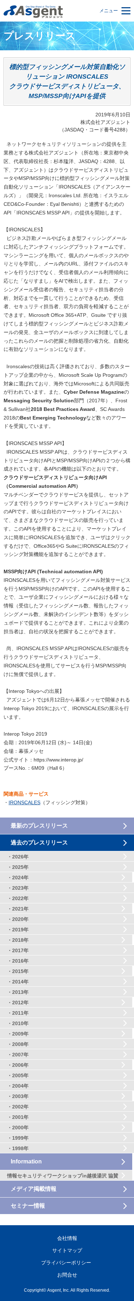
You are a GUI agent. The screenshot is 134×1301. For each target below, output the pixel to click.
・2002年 (18, 1107)
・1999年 (18, 1138)
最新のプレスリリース (39, 826)
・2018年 (18, 940)
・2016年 (18, 961)
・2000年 (18, 1127)
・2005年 (18, 1075)
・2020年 (18, 919)
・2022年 (18, 898)
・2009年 (18, 1034)
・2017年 (18, 950)
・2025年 (18, 867)
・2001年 (18, 1117)
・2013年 (18, 992)
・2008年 (18, 1044)
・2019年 (18, 929)
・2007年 (18, 1054)
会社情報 (67, 1238)
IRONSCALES (24, 802)
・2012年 (18, 1002)
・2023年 (18, 888)
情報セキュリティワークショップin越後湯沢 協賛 (62, 1176)
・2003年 (18, 1096)
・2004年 (18, 1086)
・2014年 (18, 982)
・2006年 (18, 1065)
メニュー (108, 10)
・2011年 (18, 1013)
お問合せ (67, 1275)
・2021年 (18, 909)
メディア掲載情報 (33, 1189)
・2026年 (18, 857)
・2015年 (18, 971)
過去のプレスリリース (39, 842)
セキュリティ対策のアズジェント (33, 11)
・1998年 (18, 1148)
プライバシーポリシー (66, 1262)
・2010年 (18, 1023)
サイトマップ (67, 1250)
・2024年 (18, 877)
